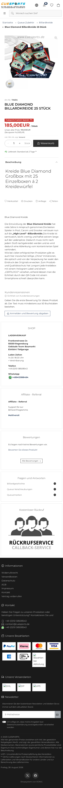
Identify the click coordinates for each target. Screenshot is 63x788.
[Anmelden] (44, 5)
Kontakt (6, 592)
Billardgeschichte (31, 484)
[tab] (6, 214)
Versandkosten (9, 576)
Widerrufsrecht (10, 572)
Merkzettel (12, 201)
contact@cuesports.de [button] (17, 624)
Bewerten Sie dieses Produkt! (22, 450)
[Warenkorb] (58, 5)
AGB (4, 584)
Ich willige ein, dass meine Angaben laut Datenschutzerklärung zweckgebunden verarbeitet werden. (30, 724)
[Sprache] (36, 5)
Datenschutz (8, 580)
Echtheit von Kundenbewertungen (23, 296)
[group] (31, 62)
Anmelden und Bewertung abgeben (29, 313)
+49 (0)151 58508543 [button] (16, 620)
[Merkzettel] (51, 5)
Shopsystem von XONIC (31, 782)
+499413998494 (20, 377)
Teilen (55, 201)
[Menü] (4, 13)
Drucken (28, 201)
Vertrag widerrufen (12, 596)
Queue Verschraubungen (31, 489)
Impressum (8, 588)
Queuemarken (31, 495)
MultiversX (13, 415)
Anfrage (42, 201)
